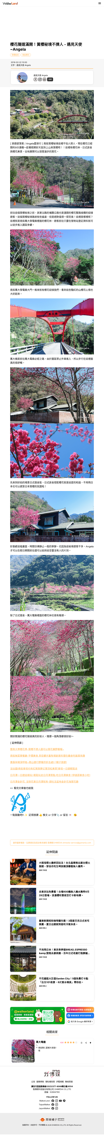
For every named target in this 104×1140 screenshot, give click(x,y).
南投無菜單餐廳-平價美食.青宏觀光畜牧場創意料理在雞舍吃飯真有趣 (47, 755)
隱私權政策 (50, 1081)
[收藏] (81, 1043)
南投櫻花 (25, 55)
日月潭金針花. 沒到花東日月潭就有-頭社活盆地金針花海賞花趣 (44, 781)
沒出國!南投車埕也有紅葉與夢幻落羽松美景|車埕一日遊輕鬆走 (43, 768)
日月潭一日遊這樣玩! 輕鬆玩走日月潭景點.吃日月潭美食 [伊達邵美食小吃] (50, 775)
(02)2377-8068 (54, 1086)
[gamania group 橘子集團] (52, 1119)
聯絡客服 (69, 1081)
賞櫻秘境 (15, 55)
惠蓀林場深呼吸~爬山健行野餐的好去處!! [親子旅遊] (38, 762)
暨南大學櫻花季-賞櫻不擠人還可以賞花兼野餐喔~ (37, 749)
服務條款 (40, 1081)
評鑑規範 (60, 1081)
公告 (33, 1081)
